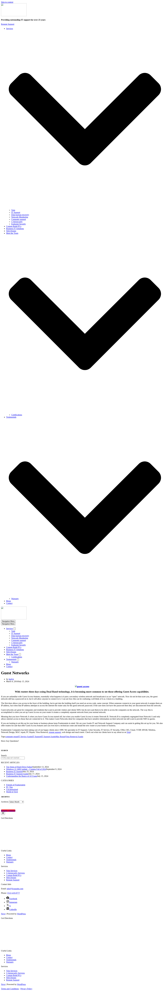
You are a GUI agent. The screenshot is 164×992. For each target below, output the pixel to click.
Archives (4, 802)
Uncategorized (12, 789)
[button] (85, 119)
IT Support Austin (48, 736)
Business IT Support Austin (17, 774)
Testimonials (11, 860)
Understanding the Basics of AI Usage (21, 776)
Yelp (128, 732)
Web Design (11, 231)
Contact (9, 603)
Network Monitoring (19, 217)
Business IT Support (14, 771)
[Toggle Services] (15, 628)
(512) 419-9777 (13, 893)
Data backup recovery (20, 215)
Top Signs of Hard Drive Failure (19, 767)
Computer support (18, 219)
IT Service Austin (25, 736)
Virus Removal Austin (74, 736)
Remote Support (7, 24)
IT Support (15, 212)
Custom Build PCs (13, 226)
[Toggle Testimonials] (18, 659)
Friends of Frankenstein (15, 785)
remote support (55, 732)
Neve (3, 914)
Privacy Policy (26, 989)
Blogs (8, 601)
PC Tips (9, 787)
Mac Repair (60, 736)
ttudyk (11, 679)
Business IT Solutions (15, 229)
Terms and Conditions (10, 989)
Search (4, 755)
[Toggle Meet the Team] (20, 654)
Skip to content (7, 2)
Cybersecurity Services (15, 873)
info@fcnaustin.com (15, 889)
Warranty (15, 599)
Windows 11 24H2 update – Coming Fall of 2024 (26, 769)
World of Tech (12, 792)
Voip (13, 210)
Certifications (16, 415)
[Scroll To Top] (3, 813)
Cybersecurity (17, 222)
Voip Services (11, 871)
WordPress (21, 914)
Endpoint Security (18, 224)
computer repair (11, 736)
